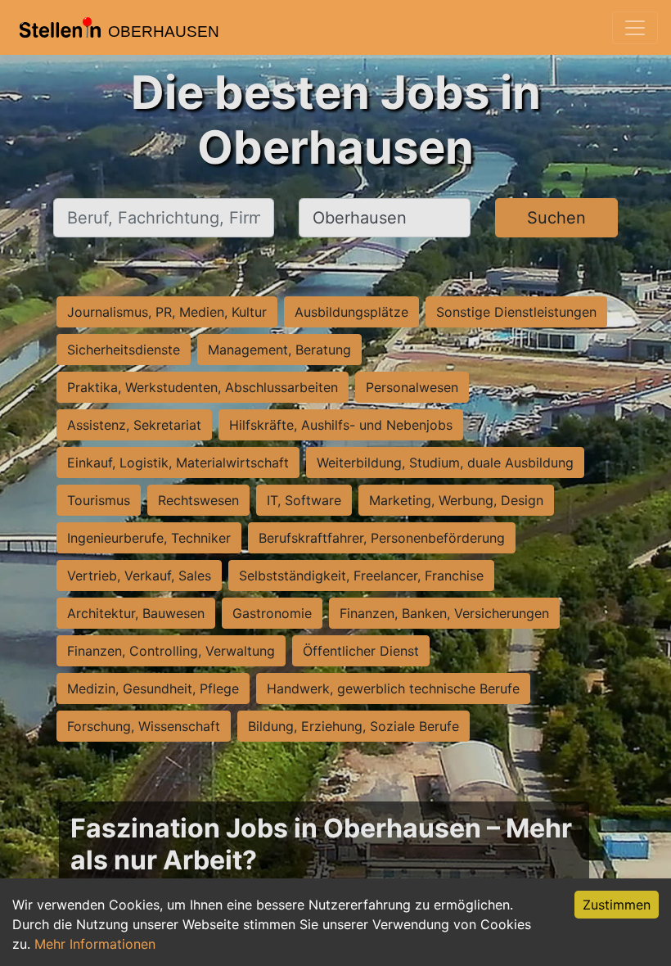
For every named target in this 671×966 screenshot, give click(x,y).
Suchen (556, 218)
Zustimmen (617, 904)
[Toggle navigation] (635, 27)
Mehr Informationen (94, 944)
